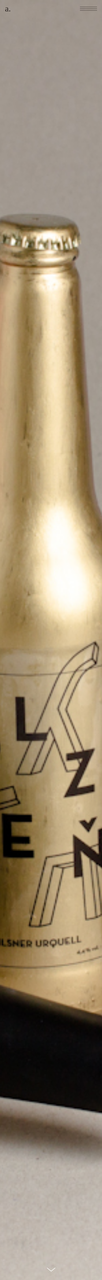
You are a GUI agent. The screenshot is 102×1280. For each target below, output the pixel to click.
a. (8, 8)
